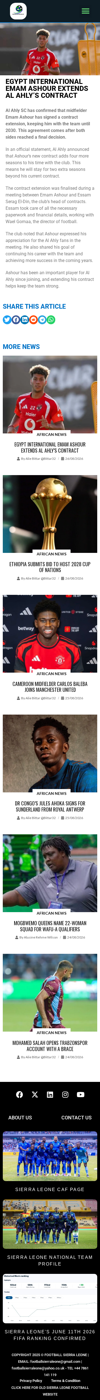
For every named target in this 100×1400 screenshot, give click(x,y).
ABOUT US (20, 1118)
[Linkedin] (50, 1094)
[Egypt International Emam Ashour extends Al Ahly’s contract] (50, 395)
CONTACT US (76, 1118)
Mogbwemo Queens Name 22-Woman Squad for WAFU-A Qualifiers (50, 926)
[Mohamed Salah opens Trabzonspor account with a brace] (50, 993)
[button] (85, 11)
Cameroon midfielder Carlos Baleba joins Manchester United (50, 686)
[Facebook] (19, 1094)
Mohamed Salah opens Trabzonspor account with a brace (50, 1045)
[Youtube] (81, 1094)
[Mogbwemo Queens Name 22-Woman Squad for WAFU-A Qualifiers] (50, 873)
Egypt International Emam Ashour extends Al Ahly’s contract (50, 447)
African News (51, 434)
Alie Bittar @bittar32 (41, 458)
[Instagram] (65, 1094)
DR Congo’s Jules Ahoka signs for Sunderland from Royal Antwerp (50, 806)
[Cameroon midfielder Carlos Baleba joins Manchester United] (50, 634)
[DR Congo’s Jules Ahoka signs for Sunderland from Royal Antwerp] (50, 754)
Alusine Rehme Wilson (41, 937)
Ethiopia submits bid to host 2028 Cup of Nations (50, 567)
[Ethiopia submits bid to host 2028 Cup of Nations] (50, 514)
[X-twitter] (35, 1094)
